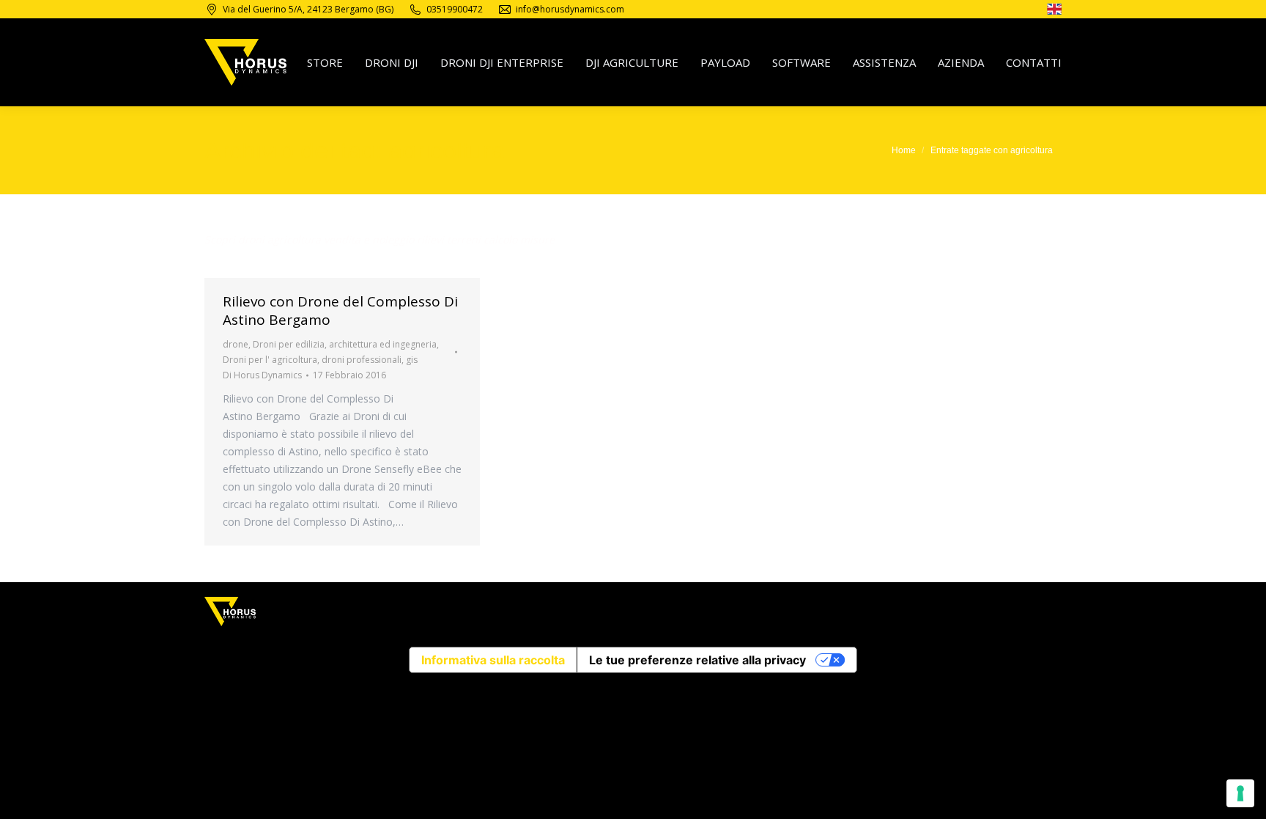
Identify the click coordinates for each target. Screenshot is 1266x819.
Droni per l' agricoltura (270, 359)
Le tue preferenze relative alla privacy (697, 660)
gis (412, 359)
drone (235, 344)
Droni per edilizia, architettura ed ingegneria (345, 344)
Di (262, 375)
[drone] (1054, 11)
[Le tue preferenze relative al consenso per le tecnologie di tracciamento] (1240, 793)
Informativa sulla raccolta (493, 660)
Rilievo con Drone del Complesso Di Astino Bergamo (340, 310)
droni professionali (361, 359)
